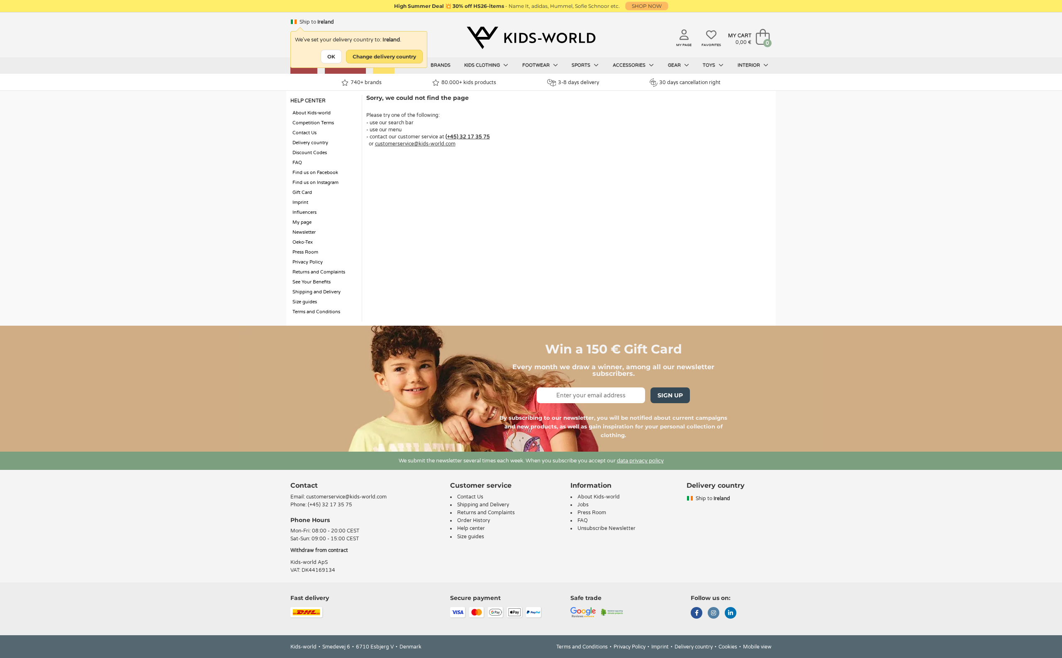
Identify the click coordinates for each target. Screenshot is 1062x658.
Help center (471, 528)
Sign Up (670, 395)
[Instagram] (713, 614)
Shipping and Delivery (316, 292)
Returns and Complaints (318, 272)
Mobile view (757, 647)
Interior (749, 65)
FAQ (297, 162)
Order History (473, 520)
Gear (675, 65)
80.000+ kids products (468, 82)
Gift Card (302, 192)
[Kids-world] (531, 38)
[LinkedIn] (730, 614)
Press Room (305, 252)
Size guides (304, 302)
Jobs (583, 505)
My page (302, 222)
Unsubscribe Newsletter (606, 528)
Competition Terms (313, 123)
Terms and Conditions (316, 311)
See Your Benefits (311, 282)
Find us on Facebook (315, 172)
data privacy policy (640, 460)
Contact (304, 485)
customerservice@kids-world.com (415, 144)
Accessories (630, 65)
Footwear (536, 65)
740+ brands (366, 82)
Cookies (728, 647)
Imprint (300, 202)
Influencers (304, 212)
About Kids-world (311, 113)
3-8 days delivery (578, 82)
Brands (441, 65)
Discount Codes (309, 152)
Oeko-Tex (302, 242)
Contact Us (304, 132)
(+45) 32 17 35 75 (468, 137)
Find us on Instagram (315, 182)
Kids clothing (482, 65)
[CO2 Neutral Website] (612, 612)
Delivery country (310, 142)
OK (331, 56)
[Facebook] (696, 614)
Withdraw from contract (319, 550)
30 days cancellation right (690, 82)
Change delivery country (384, 56)
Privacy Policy (307, 262)
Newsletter (304, 232)
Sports (582, 65)
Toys (709, 65)
